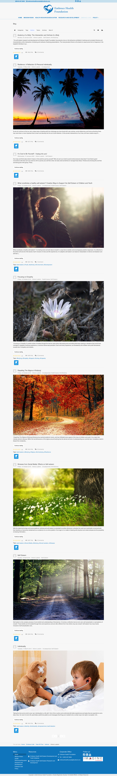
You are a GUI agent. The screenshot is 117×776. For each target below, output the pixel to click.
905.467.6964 (21, 1)
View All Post (39, 744)
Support (32, 358)
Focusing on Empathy (25, 277)
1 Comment (40, 262)
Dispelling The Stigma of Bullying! (29, 370)
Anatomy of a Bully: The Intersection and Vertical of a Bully (38, 35)
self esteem (20, 265)
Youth (26, 265)
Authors (47, 744)
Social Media (28, 543)
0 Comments (40, 52)
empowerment (43, 726)
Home (20, 17)
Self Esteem (46, 37)
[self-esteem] (58, 217)
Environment (39, 265)
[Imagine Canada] (93, 759)
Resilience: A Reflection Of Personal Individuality (35, 64)
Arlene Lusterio (37, 37)
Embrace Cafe (86, 17)
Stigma (33, 452)
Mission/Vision (29, 17)
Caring (37, 358)
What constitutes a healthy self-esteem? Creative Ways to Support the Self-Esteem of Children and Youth (55, 183)
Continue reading (18, 48)
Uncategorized (45, 67)
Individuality (22, 646)
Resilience (48, 452)
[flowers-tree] (58, 497)
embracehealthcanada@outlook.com (39, 1)
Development (48, 265)
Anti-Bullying (54, 37)
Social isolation (44, 543)
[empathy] (58, 311)
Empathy (25, 358)
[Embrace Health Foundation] (58, 9)
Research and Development (68, 17)
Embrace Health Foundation (68, 754)
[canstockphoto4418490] (58, 681)
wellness (32, 265)
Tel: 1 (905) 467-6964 (66, 757)
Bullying (19, 358)
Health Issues (55, 185)
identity (27, 726)
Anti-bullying (39, 452)
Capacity (43, 358)
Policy (95, 17)
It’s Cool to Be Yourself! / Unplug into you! (32, 154)
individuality (33, 726)
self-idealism (51, 726)
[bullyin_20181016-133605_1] (58, 405)
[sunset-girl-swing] (58, 99)
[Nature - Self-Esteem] (58, 589)
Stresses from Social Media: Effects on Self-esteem (36, 464)
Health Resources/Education (46, 17)
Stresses (52, 543)
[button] (51, 30)
